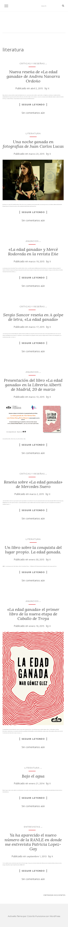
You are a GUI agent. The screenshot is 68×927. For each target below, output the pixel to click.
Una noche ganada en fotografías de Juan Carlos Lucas (33, 144)
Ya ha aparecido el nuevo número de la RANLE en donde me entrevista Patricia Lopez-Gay (33, 841)
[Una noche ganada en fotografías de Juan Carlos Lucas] (33, 180)
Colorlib (31, 916)
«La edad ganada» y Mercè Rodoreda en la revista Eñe (33, 252)
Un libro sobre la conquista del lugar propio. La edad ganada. (33, 550)
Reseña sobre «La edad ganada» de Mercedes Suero (33, 484)
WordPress (55, 916)
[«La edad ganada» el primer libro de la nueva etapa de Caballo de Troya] (33, 678)
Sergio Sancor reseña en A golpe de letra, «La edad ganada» (33, 317)
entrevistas (32, 826)
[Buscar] (63, 5)
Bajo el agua (33, 776)
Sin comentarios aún (33, 112)
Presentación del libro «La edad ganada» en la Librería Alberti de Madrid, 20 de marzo (33, 385)
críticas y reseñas (32, 63)
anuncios (32, 241)
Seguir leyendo (33, 104)
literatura (33, 133)
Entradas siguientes (54, 895)
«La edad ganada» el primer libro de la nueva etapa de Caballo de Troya (33, 614)
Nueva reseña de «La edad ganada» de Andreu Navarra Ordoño (33, 76)
